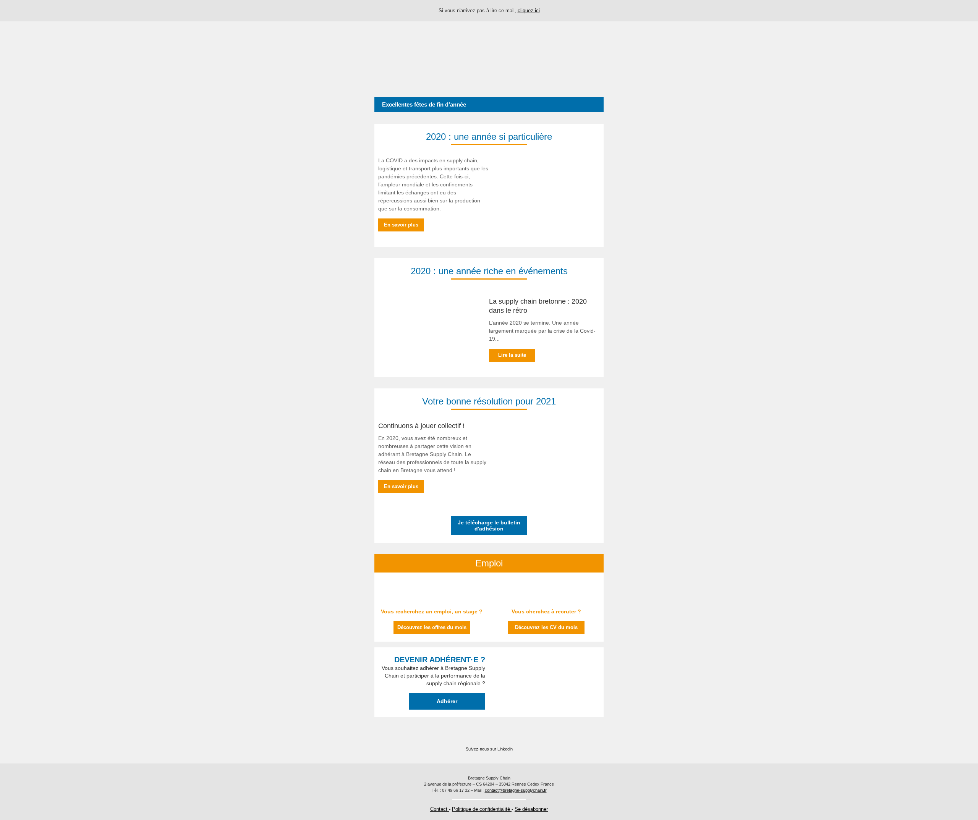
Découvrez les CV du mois (546, 627)
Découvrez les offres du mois (431, 627)
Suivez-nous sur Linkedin (489, 749)
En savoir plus (401, 225)
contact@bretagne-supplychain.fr (516, 790)
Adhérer (447, 701)
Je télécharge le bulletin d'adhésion (489, 525)
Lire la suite (512, 355)
